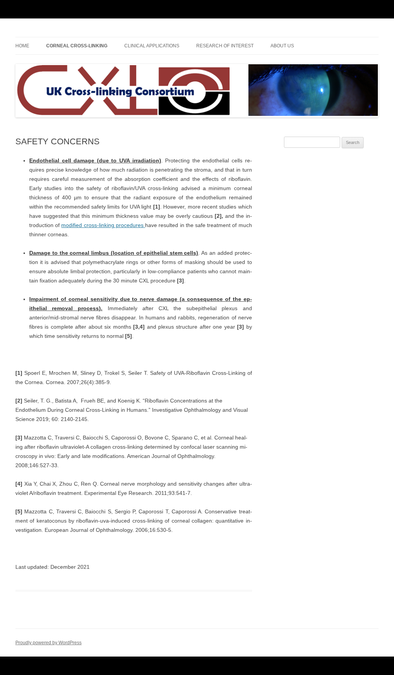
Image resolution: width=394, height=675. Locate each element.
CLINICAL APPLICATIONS (151, 45)
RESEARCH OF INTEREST (225, 45)
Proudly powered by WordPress (48, 642)
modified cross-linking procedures (103, 225)
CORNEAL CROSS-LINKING (76, 45)
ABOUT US (282, 45)
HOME (22, 45)
